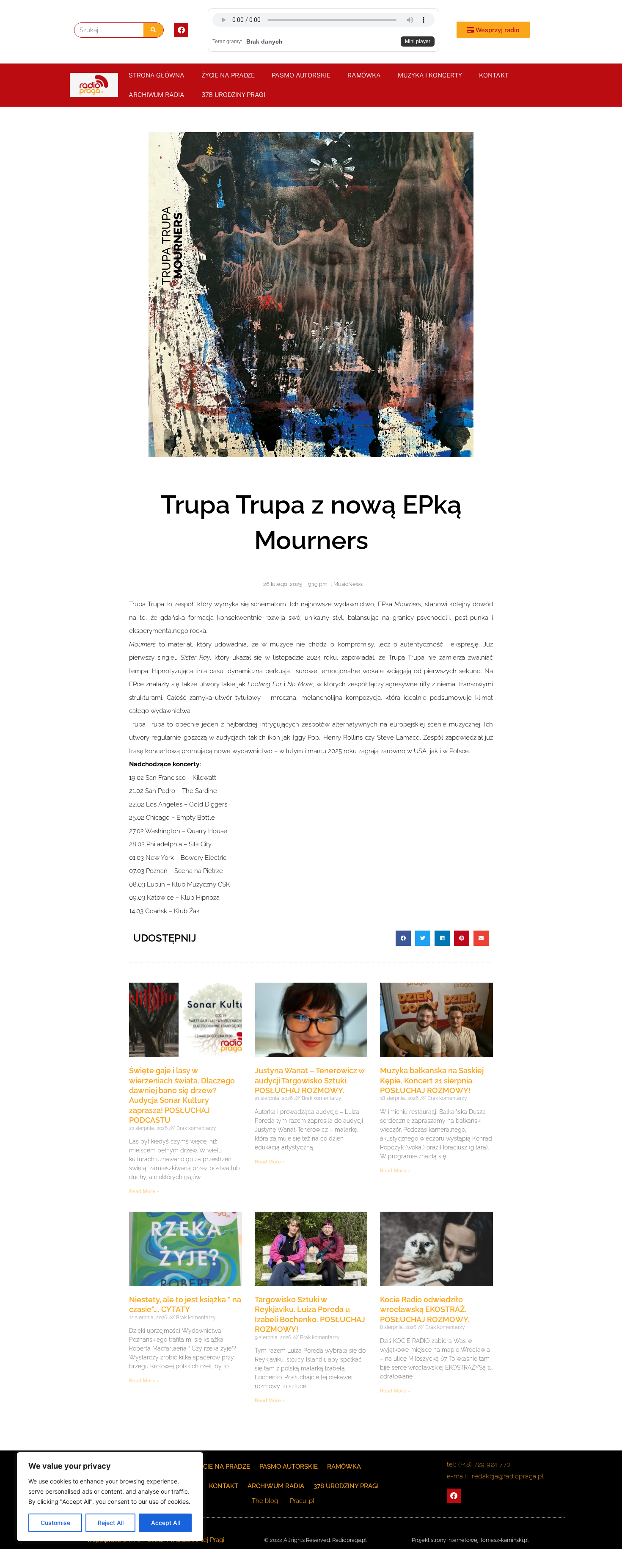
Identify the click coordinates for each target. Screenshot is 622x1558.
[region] (110, 1496)
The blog (266, 1501)
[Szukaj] (153, 30)
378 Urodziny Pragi (233, 94)
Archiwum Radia (156, 94)
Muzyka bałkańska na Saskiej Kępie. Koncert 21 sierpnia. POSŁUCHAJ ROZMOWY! (432, 1080)
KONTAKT (493, 75)
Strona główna (156, 75)
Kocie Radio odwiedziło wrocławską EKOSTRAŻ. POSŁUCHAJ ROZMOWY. (425, 1309)
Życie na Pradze (228, 75)
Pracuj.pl (302, 1501)
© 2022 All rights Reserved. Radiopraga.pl (315, 1540)
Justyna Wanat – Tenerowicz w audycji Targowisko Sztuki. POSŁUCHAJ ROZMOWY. (309, 1080)
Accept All (165, 1522)
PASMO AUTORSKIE (301, 75)
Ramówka (364, 75)
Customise (55, 1522)
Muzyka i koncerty (430, 75)
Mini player (417, 41)
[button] (403, 938)
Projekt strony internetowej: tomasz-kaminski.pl (470, 1540)
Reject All (111, 1522)
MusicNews (348, 584)
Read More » (144, 1191)
